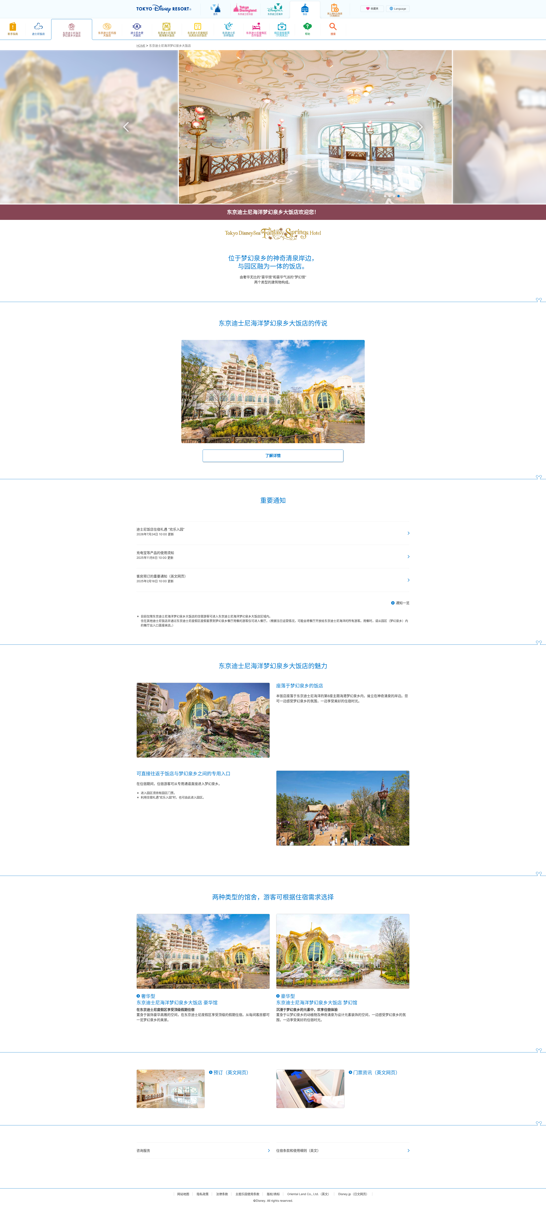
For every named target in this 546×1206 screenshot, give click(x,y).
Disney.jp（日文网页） (353, 1194)
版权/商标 (273, 1194)
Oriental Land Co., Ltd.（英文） (309, 1194)
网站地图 (183, 1194)
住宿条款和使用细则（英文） (298, 1150)
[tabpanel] (273, 127)
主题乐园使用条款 (247, 1194)
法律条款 (222, 1194)
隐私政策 (203, 1194)
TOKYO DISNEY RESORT (163, 9)
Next (420, 126)
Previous (125, 126)
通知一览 (403, 603)
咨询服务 (143, 1150)
